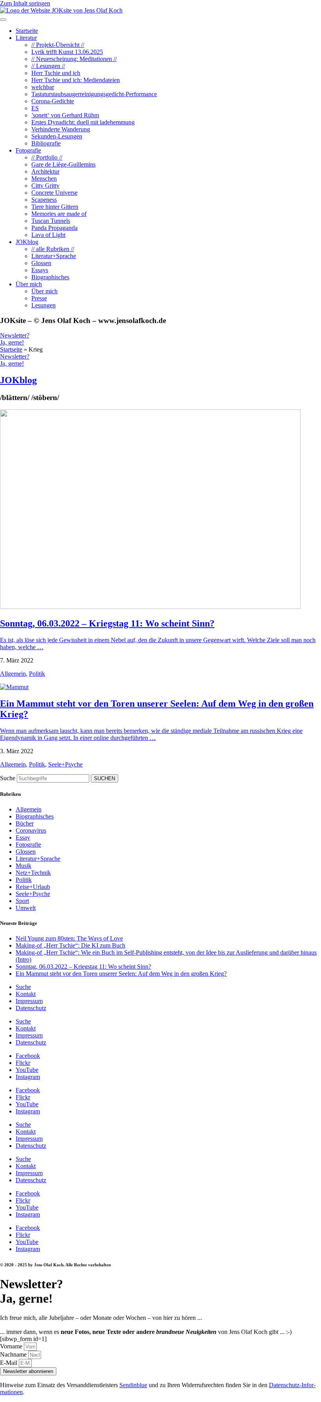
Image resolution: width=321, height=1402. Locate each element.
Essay (23, 837)
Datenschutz (31, 1008)
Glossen (26, 851)
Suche (7, 778)
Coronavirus (31, 830)
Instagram (28, 1076)
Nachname (14, 1354)
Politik (37, 673)
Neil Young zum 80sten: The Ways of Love (69, 938)
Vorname (12, 1346)
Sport (22, 901)
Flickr (23, 1062)
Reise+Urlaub (33, 886)
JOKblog (18, 380)
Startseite (11, 349)
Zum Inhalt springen (25, 3)
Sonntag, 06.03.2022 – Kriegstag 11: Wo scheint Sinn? (107, 623)
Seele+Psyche (65, 764)
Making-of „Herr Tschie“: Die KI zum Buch (70, 945)
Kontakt (26, 994)
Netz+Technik (33, 872)
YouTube (27, 1069)
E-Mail (9, 1362)
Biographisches (35, 816)
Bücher (25, 823)
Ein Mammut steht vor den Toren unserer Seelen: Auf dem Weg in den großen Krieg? (121, 973)
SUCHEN (104, 778)
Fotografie (28, 844)
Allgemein (13, 673)
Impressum (29, 1001)
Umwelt (26, 908)
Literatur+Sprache (38, 858)
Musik (23, 865)
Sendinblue (133, 1385)
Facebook (28, 1055)
